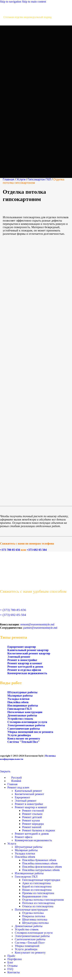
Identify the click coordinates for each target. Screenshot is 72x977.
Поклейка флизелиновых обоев (42, 866)
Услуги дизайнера (19, 735)
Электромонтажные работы (26, 725)
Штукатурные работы (22, 692)
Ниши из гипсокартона (37, 889)
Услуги (20, 179)
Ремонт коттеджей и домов (25, 666)
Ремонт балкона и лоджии (38, 830)
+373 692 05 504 (37, 549)
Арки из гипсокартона (36, 883)
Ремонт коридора (33, 823)
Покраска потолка (33, 916)
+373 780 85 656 (10, 549)
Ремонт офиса (23, 837)
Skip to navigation (11, 1)
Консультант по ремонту (23, 738)
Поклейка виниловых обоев (40, 863)
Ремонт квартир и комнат (24, 663)
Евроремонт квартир (21, 646)
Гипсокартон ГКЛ (39, 179)
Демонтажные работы (22, 715)
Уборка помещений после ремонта (30, 731)
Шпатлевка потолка (34, 919)
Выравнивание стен (34, 896)
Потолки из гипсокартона (38, 903)
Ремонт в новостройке (22, 660)
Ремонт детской (32, 817)
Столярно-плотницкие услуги (27, 722)
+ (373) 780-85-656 (13, 610)
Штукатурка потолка (35, 922)
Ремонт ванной (31, 827)
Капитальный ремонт (28, 790)
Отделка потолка (33, 912)
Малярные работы (20, 695)
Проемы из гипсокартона (38, 893)
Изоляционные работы (22, 705)
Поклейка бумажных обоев (39, 860)
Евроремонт (22, 797)
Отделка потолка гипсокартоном (43, 899)
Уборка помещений (27, 945)
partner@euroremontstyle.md (40, 627)
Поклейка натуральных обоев (41, 870)
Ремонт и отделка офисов (24, 669)
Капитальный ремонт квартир (28, 650)
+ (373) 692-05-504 (13, 615)
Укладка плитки (18, 698)
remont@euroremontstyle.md (37, 624)
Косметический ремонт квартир (28, 653)
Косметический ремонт (29, 794)
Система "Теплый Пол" (23, 741)
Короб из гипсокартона (37, 886)
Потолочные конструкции (24, 712)
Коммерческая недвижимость (27, 673)
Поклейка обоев (18, 702)
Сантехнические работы (23, 728)
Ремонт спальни (32, 813)
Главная (8, 179)
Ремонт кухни (31, 820)
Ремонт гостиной (33, 810)
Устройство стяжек (20, 718)
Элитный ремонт (18, 656)
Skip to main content (34, 1)
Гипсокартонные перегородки (41, 879)
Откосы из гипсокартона (37, 906)
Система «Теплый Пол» (30, 942)
